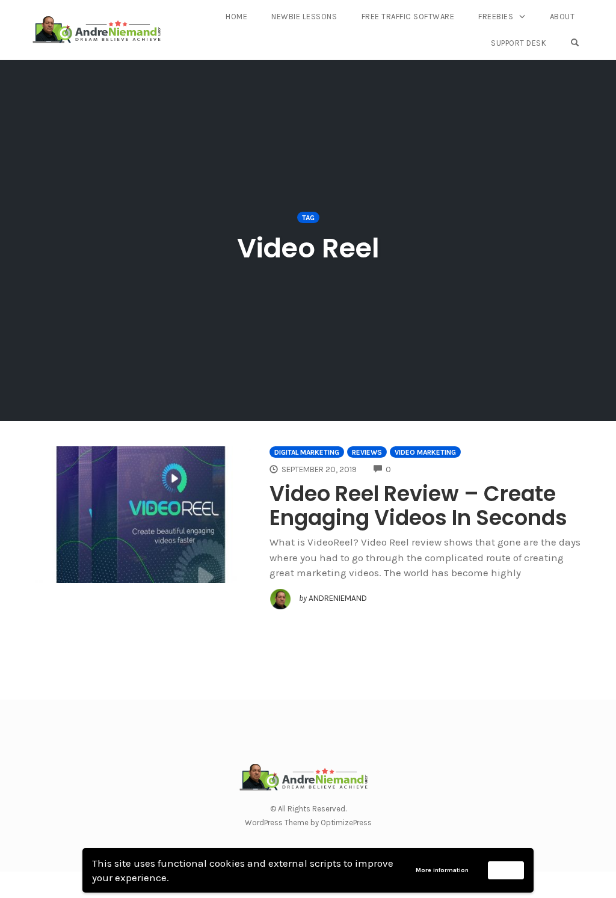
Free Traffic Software (408, 16)
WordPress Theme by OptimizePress (308, 822)
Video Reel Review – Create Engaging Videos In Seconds (418, 505)
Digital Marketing (306, 452)
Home (236, 16)
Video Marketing (425, 452)
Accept (506, 869)
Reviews (367, 452)
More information (442, 870)
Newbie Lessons (304, 16)
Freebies (495, 16)
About (562, 16)
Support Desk (518, 43)
